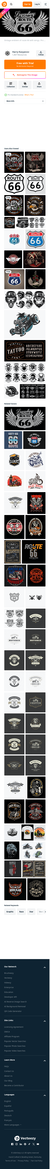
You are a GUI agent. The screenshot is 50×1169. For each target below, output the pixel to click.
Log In (37, 4)
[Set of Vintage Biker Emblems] (17, 492)
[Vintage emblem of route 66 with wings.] (24, 519)
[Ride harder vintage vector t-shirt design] (14, 713)
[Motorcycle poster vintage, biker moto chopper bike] (33, 713)
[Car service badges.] (19, 265)
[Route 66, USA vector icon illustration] (33, 784)
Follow (41, 55)
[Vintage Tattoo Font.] (24, 435)
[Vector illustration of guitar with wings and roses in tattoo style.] (14, 364)
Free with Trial (25, 64)
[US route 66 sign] (14, 226)
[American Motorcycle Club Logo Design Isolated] (14, 579)
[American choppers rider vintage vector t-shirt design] (13, 785)
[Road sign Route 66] (14, 282)
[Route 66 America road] (34, 302)
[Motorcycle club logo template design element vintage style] (15, 664)
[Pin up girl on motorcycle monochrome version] (11, 476)
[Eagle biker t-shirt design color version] (14, 248)
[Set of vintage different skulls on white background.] (24, 458)
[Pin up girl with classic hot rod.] (15, 323)
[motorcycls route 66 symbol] (35, 226)
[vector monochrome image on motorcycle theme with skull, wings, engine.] (14, 807)
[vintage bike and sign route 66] (14, 161)
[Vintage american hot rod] (14, 183)
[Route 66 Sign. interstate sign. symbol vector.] (14, 343)
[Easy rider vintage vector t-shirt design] (13, 687)
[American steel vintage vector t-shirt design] (33, 688)
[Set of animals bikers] (24, 384)
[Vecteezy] (4, 4)
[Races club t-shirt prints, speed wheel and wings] (14, 827)
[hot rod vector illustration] (24, 409)
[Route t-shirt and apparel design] (16, 738)
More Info (10, 100)
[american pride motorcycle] (15, 762)
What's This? (29, 95)
